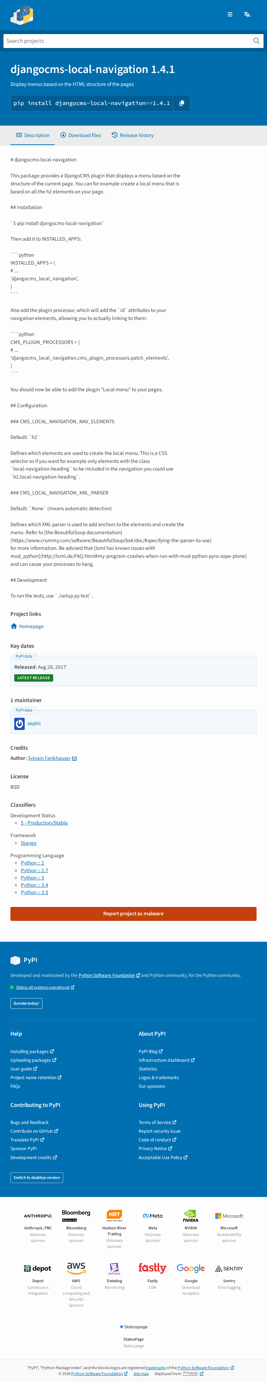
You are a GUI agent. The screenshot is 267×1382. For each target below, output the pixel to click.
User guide (21, 1069)
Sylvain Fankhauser (49, 758)
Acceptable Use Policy (160, 1157)
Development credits (31, 1157)
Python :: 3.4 (34, 885)
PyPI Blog (148, 1051)
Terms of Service (155, 1122)
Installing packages (29, 1051)
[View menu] (229, 15)
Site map (141, 1374)
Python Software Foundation (107, 975)
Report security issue (159, 1131)
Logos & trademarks (159, 1077)
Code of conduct (155, 1139)
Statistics (148, 1069)
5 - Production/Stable (44, 823)
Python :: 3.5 (34, 892)
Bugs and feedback (29, 1122)
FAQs (15, 1086)
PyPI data (24, 656)
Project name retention (33, 1077)
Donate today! (26, 1003)
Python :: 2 (32, 863)
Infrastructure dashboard (164, 1060)
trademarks (156, 1368)
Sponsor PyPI (23, 1148)
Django (29, 843)
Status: (43, 987)
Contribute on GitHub (31, 1131)
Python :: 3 (32, 878)
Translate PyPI (24, 1139)
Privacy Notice (153, 1148)
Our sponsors (152, 1086)
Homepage (31, 626)
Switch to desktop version (37, 1178)
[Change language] (247, 15)
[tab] (32, 135)
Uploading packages (30, 1060)
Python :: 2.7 (34, 870)
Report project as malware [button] (133, 913)
